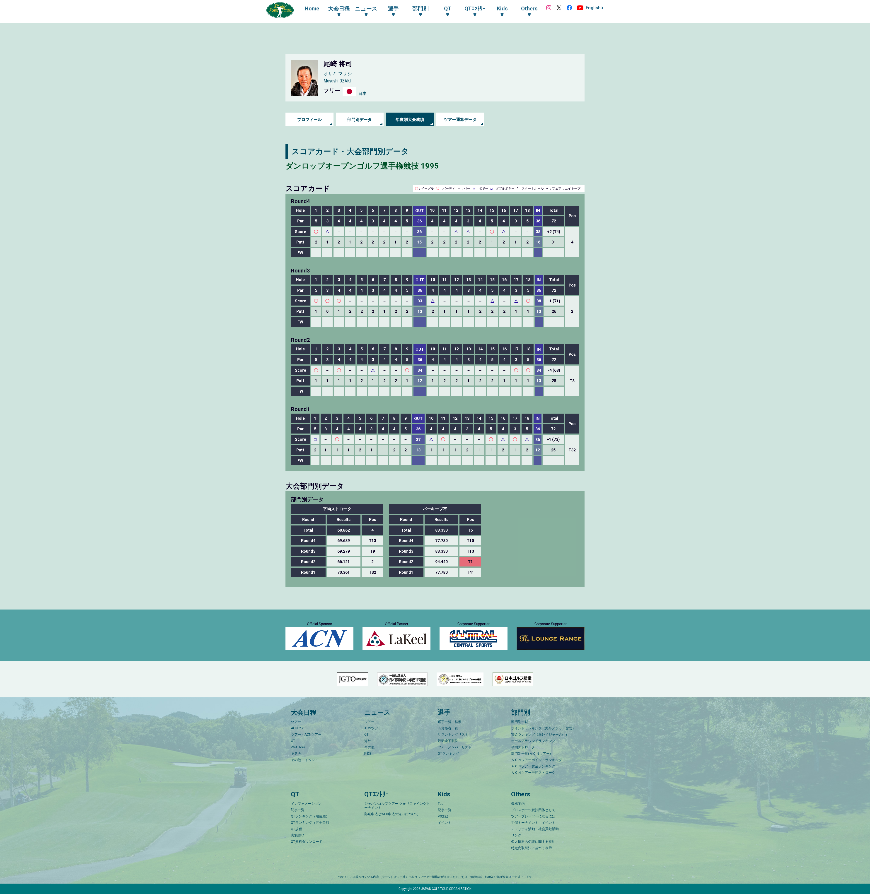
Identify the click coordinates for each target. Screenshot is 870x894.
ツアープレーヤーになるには (533, 816)
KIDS (367, 754)
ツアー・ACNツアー (306, 735)
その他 (369, 747)
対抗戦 (443, 816)
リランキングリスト (453, 735)
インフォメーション (306, 804)
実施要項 (297, 835)
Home (311, 8)
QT (293, 741)
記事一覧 (297, 810)
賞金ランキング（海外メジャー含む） (540, 735)
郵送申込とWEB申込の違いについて (391, 814)
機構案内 (518, 804)
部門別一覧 (519, 722)
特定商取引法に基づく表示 (531, 848)
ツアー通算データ (460, 119)
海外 (367, 741)
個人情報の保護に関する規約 (533, 842)
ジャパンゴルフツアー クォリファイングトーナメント (397, 806)
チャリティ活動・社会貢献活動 (535, 829)
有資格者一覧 (448, 728)
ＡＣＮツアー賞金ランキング (533, 766)
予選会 (296, 754)
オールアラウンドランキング (533, 741)
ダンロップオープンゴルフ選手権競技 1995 (362, 165)
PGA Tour (298, 747)
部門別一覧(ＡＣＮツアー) (531, 754)
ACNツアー (299, 728)
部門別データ (359, 119)
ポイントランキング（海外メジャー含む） (543, 728)
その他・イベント (304, 760)
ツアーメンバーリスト (455, 747)
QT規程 (296, 829)
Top (440, 804)
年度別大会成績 (410, 119)
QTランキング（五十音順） (312, 823)
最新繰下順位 (448, 741)
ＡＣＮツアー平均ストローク (533, 773)
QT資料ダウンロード (306, 842)
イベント (444, 823)
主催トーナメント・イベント (533, 823)
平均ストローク (523, 747)
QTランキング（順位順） (310, 816)
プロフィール (309, 119)
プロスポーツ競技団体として (533, 810)
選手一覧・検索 (450, 722)
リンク (516, 835)
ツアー (296, 722)
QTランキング (448, 754)
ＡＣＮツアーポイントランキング (536, 760)
